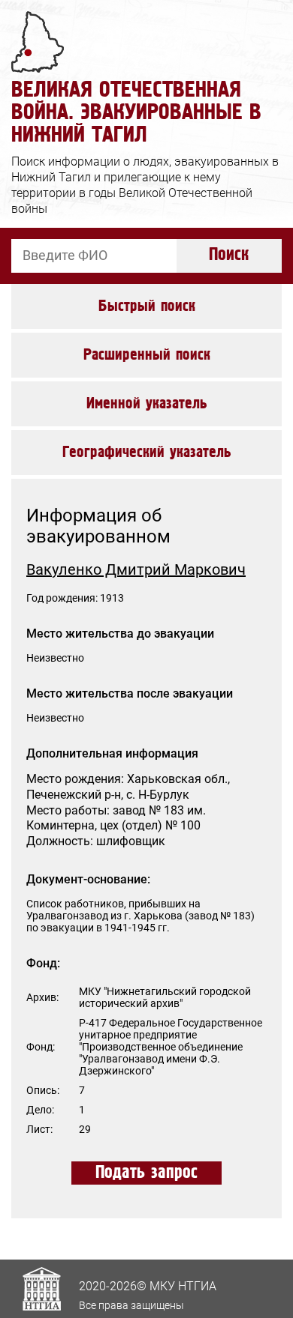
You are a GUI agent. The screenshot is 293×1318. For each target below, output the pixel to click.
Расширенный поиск (146, 355)
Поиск (229, 255)
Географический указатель (146, 452)
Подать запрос (146, 1173)
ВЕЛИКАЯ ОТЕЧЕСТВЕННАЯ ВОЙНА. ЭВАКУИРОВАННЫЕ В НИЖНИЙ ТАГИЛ (136, 113)
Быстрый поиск (146, 306)
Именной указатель (146, 404)
